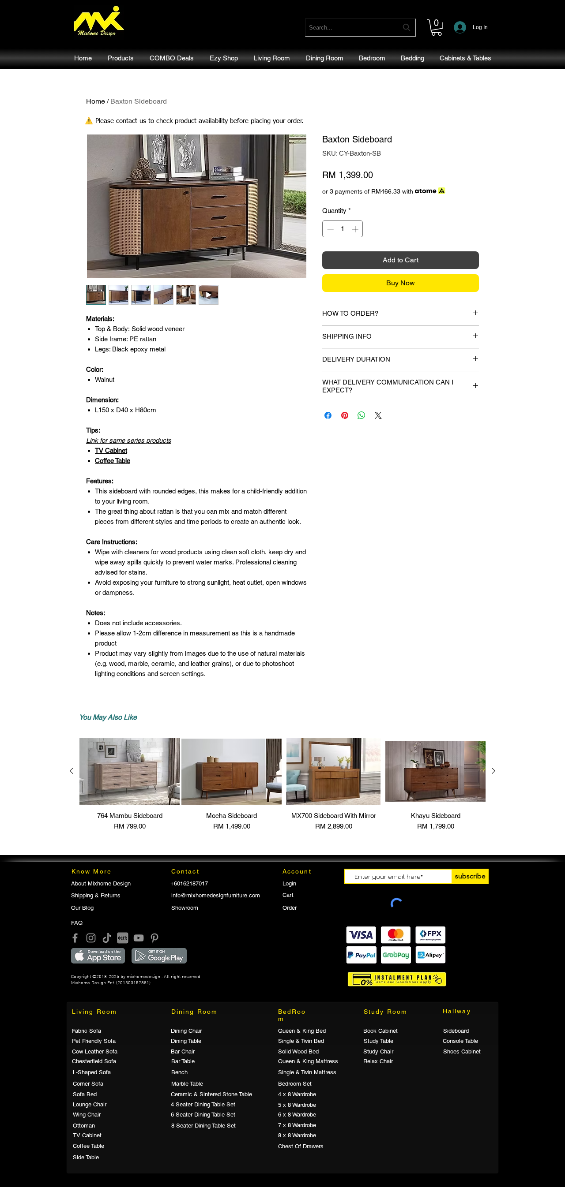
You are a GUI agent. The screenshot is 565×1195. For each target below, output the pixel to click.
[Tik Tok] (107, 938)
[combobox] (360, 28)
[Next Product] (493, 771)
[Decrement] (329, 229)
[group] (282, 789)
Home (95, 101)
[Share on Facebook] (328, 415)
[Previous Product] (71, 771)
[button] (436, 27)
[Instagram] (91, 938)
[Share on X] (378, 415)
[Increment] (356, 229)
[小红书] (123, 938)
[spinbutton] (342, 229)
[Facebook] (75, 938)
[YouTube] (138, 938)
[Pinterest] (154, 938)
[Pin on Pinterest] (344, 415)
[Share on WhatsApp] (361, 415)
